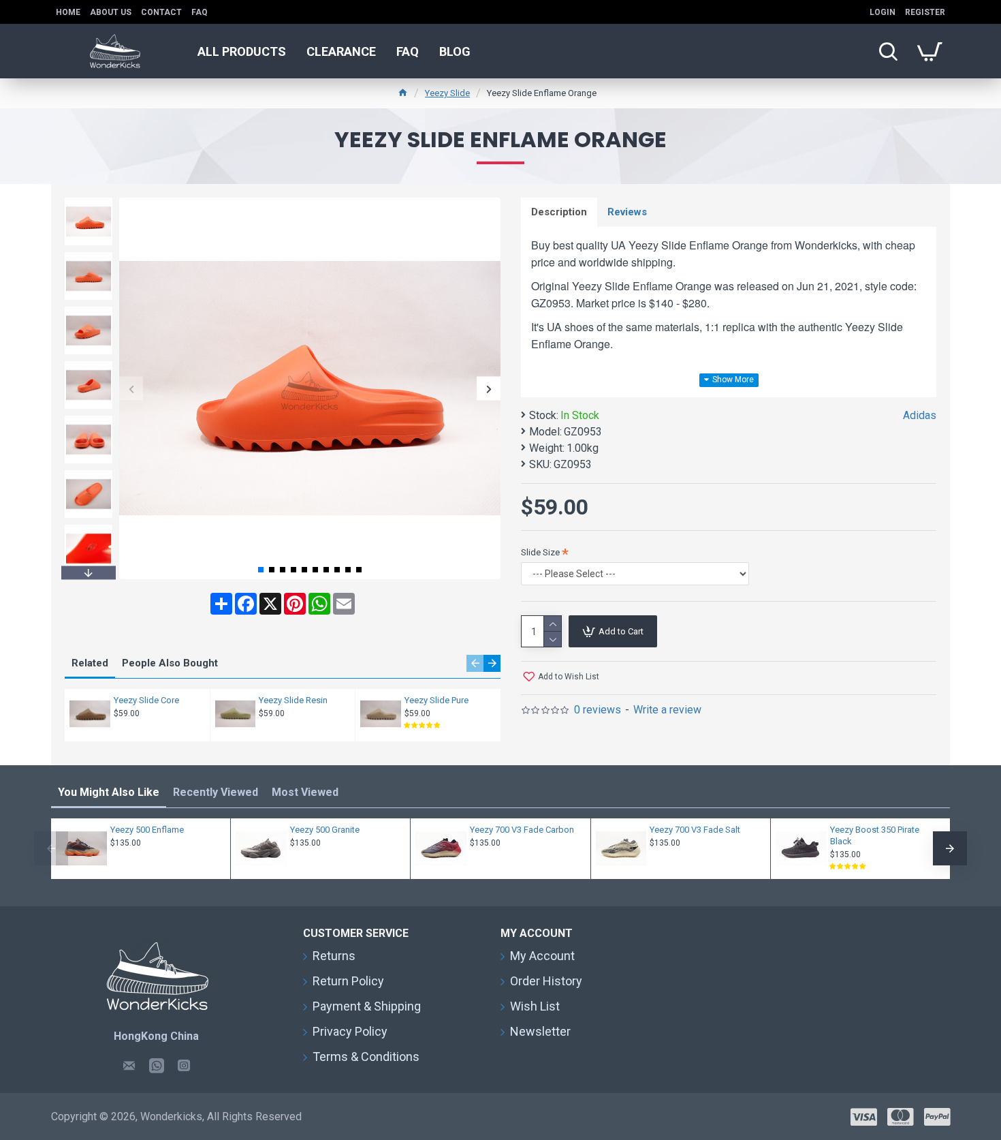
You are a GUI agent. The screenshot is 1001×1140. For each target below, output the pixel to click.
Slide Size (540, 552)
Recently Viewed (215, 792)
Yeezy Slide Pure (436, 700)
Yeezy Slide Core (146, 700)
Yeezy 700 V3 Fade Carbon (522, 830)
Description (559, 212)
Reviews (627, 212)
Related (90, 663)
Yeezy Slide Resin (293, 700)
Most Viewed (305, 792)
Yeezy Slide (447, 93)
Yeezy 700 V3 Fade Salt (695, 830)
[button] (131, 389)
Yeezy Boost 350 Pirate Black (874, 835)
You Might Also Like (108, 792)
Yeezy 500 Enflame (147, 830)
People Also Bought (170, 663)
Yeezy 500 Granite (325, 830)
